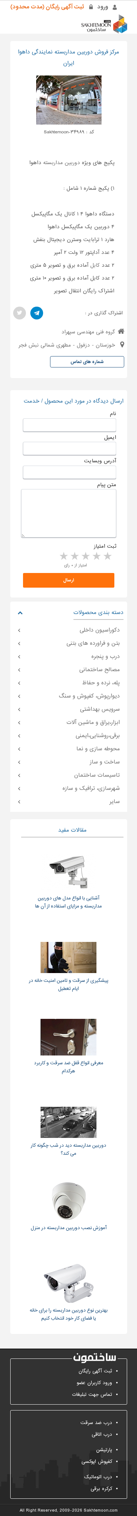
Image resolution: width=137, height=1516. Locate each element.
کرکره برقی (101, 1488)
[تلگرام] (36, 313)
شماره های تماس (87, 362)
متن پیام (106, 485)
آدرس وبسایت (100, 461)
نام (113, 414)
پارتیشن (104, 1449)
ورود (103, 7)
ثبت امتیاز (105, 546)
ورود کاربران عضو (94, 1382)
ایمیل (110, 437)
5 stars (63, 556)
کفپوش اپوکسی (96, 1461)
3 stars (85, 556)
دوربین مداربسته (61, 163)
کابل (95, 265)
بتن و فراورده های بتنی (93, 643)
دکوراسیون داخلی (100, 630)
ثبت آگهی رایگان (95, 1371)
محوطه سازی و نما (98, 748)
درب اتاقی (102, 1434)
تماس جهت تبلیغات (92, 1394)
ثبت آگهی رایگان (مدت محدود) (47, 7)
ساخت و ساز (105, 762)
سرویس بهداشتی (100, 709)
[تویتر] (19, 313)
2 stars (96, 556)
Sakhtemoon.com (101, 1510)
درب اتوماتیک (98, 1477)
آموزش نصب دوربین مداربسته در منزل (69, 1227)
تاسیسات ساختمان (97, 775)
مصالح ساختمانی (99, 669)
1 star (107, 556)
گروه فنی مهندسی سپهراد (88, 332)
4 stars (74, 556)
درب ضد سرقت (96, 1422)
